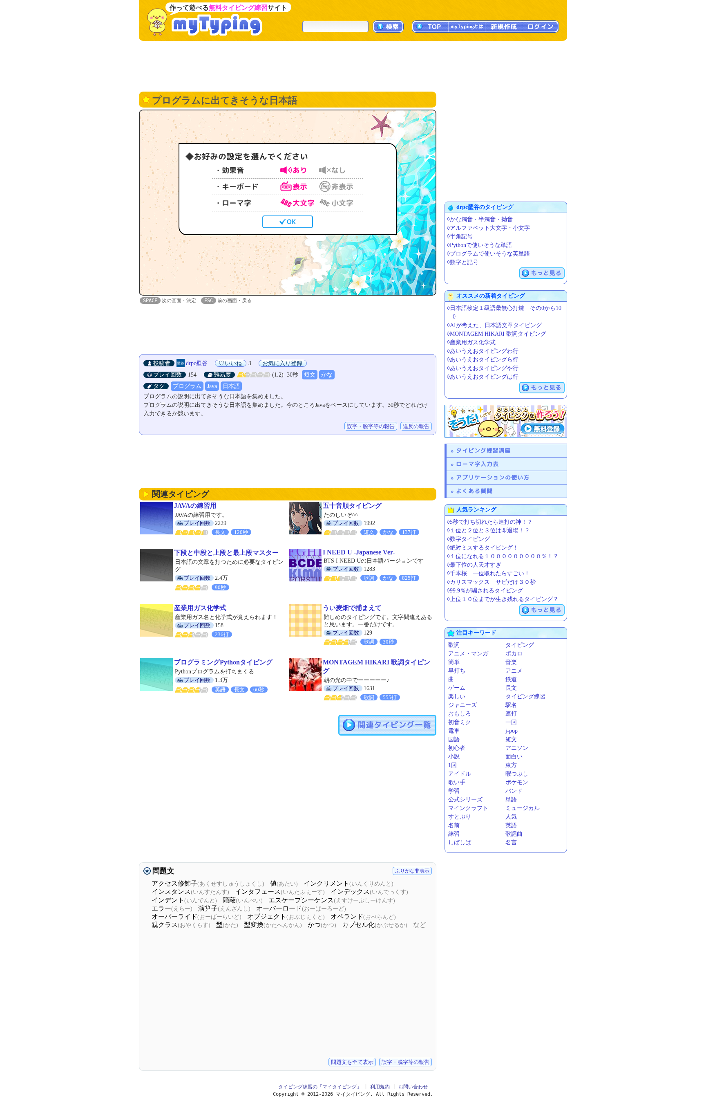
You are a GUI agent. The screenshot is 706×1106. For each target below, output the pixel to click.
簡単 (454, 662)
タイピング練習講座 (483, 450)
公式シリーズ (465, 799)
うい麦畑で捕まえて (352, 607)
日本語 (231, 386)
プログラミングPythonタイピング (223, 662)
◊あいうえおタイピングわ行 (482, 351)
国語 (454, 739)
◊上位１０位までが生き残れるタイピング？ (503, 599)
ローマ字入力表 (477, 464)
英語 (511, 825)
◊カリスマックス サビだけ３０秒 (491, 582)
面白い (514, 757)
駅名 (511, 705)
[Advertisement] (353, 65)
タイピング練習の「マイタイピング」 (320, 1087)
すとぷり (459, 817)
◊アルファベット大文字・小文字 (488, 228)
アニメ (514, 671)
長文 (511, 688)
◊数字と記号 (462, 262)
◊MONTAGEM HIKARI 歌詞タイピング (496, 334)
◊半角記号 (460, 236)
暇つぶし (516, 774)
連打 (511, 714)
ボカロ (514, 654)
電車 (454, 731)
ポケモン (516, 782)
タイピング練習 (525, 696)
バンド (514, 791)
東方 (511, 765)
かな (327, 375)
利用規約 (380, 1087)
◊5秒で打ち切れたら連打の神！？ (490, 522)
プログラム (187, 386)
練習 (454, 834)
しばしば (459, 842)
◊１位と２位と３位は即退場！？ (488, 530)
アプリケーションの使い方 (493, 477)
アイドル (459, 774)
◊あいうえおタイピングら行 (482, 360)
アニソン (516, 748)
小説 (454, 757)
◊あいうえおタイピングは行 (482, 377)
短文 (309, 375)
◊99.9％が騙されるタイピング (485, 591)
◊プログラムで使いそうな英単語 (488, 254)
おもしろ (459, 714)
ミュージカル (522, 808)
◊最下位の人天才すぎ (474, 565)
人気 (511, 817)
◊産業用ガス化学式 (471, 342)
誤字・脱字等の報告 (371, 426)
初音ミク (459, 722)
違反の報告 (416, 426)
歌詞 (454, 645)
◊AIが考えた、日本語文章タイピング (494, 325)
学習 (454, 791)
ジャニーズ (462, 705)
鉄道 (511, 679)
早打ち (456, 671)
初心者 (456, 748)
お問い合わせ (413, 1087)
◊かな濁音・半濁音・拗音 (480, 219)
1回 (452, 765)
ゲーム (456, 688)
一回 (511, 722)
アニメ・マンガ (468, 654)
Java (212, 386)
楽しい (456, 696)
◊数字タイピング (468, 539)
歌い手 (456, 782)
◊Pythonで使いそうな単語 (479, 245)
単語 (511, 799)
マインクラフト (468, 808)
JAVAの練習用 (195, 505)
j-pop (511, 731)
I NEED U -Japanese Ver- (359, 552)
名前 (454, 825)
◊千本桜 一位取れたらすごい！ (488, 573)
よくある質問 (474, 491)
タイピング (519, 645)
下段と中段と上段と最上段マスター (226, 552)
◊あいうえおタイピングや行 (482, 368)
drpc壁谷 (197, 363)
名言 (511, 842)
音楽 (511, 662)
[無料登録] (506, 421)
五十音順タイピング (352, 505)
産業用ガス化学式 (200, 607)
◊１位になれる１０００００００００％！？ (503, 556)
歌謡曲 (514, 834)
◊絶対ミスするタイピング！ (482, 548)
